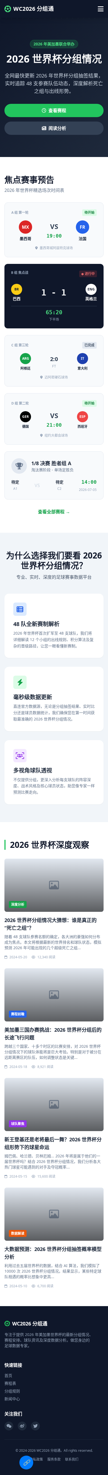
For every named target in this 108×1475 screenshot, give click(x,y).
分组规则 (12, 1391)
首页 (8, 1375)
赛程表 (10, 1383)
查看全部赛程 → (54, 512)
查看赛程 (57, 110)
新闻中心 (12, 1398)
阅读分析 (57, 128)
